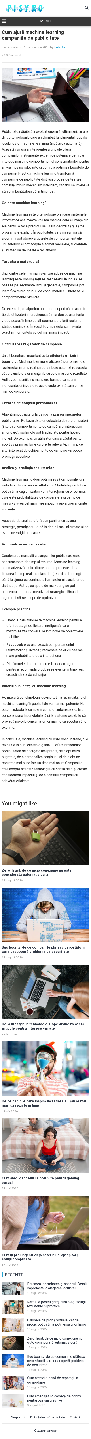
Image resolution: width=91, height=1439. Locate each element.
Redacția (59, 47)
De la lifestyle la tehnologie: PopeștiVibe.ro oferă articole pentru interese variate (43, 1026)
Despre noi (18, 1417)
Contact (75, 1417)
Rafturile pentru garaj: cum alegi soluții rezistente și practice (56, 1304)
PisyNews (50, 1430)
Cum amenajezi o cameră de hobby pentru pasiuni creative (54, 1398)
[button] (45, 21)
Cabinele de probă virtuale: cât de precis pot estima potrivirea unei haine (56, 1322)
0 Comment (13, 55)
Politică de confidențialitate (47, 1417)
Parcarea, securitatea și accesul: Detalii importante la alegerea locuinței (57, 1286)
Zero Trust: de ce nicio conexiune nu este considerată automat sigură (37, 872)
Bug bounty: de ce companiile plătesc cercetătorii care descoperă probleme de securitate (43, 949)
